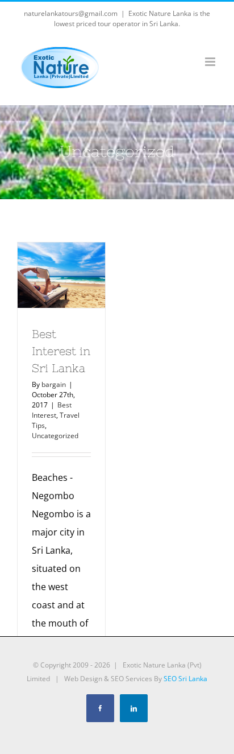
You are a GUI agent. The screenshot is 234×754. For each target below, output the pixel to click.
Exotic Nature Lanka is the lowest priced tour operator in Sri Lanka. (132, 18)
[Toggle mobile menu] (211, 62)
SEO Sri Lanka (185, 678)
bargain (53, 384)
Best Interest (52, 410)
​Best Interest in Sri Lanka (59, 258)
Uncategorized (55, 435)
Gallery (61, 292)
